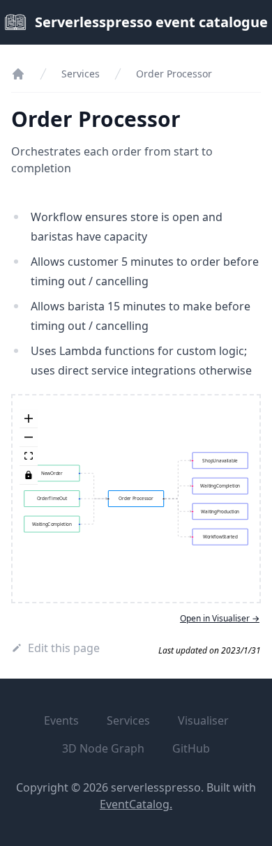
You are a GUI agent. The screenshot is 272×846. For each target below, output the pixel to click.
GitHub (191, 748)
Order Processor (174, 73)
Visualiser (203, 720)
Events (61, 720)
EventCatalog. (136, 804)
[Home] (18, 74)
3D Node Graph (103, 748)
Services (80, 73)
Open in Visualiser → (219, 618)
